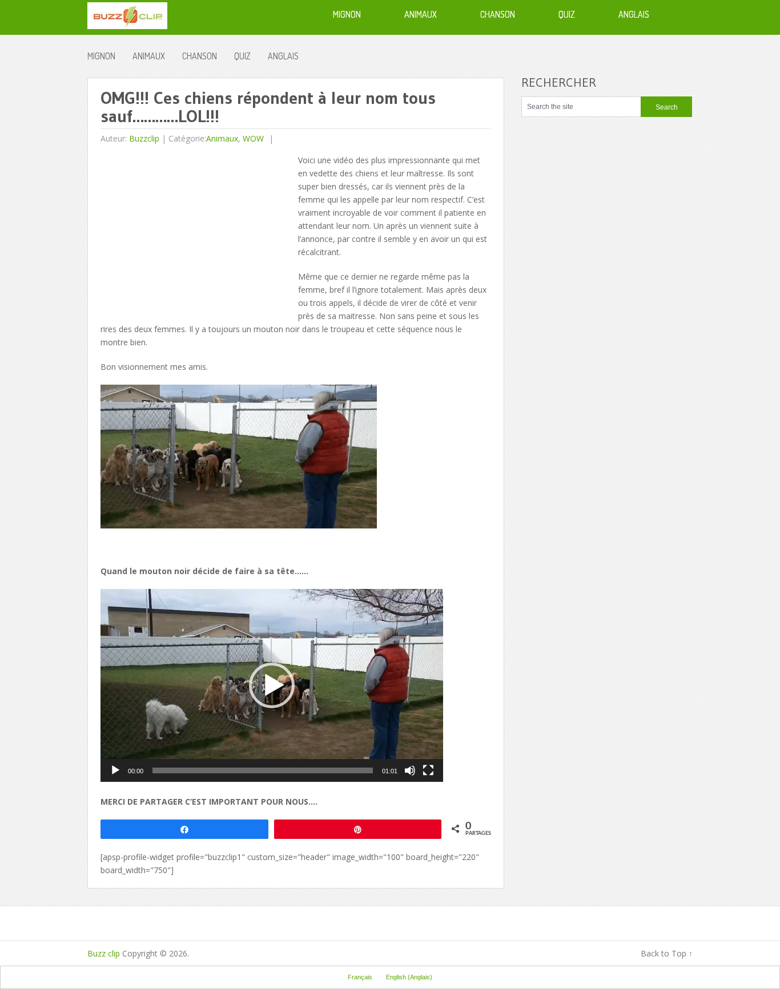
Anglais (283, 56)
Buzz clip (103, 953)
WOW (253, 138)
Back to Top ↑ (667, 953)
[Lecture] (115, 770)
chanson (199, 56)
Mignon (101, 56)
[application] (271, 685)
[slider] (262, 770)
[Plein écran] (428, 770)
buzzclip (144, 138)
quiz (242, 56)
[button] (272, 685)
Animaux (148, 56)
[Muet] (410, 770)
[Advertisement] (196, 233)
